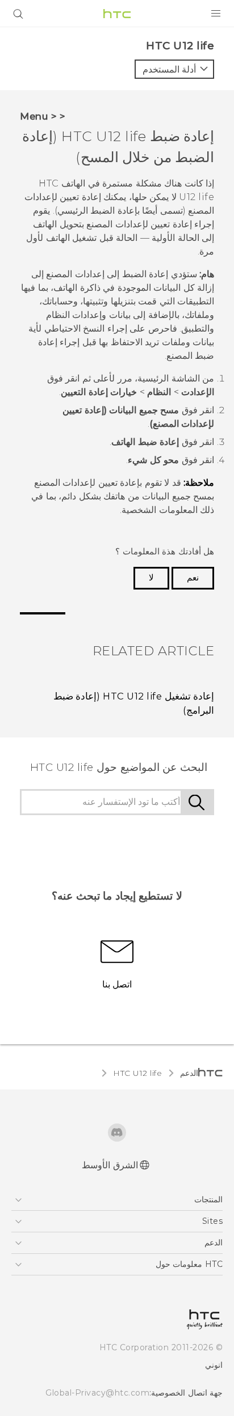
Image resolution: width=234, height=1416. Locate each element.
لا (151, 578)
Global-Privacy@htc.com (97, 1393)
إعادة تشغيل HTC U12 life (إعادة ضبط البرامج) (133, 703)
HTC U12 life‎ (137, 1073)
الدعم (189, 1073)
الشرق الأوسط (110, 1165)
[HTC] (117, 13)
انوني (214, 1365)
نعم (193, 578)
